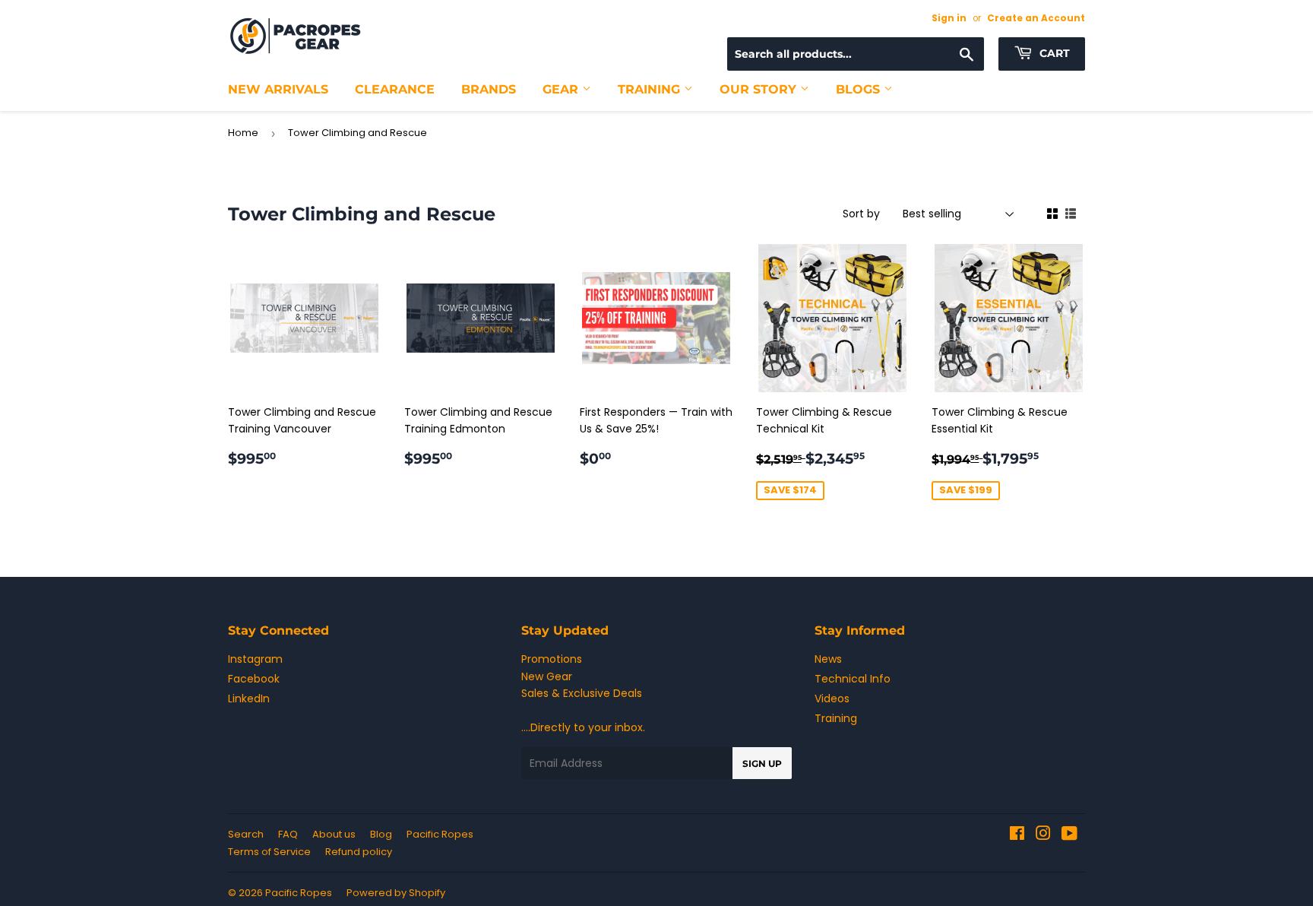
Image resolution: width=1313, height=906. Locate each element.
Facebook (254, 678)
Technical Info (853, 678)
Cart (1053, 53)
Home (243, 132)
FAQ (288, 834)
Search (246, 834)
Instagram (255, 659)
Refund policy (358, 851)
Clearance (395, 89)
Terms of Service (269, 851)
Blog (381, 834)
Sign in (949, 18)
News (828, 659)
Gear (562, 89)
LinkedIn (249, 698)
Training (651, 89)
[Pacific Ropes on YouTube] (1069, 835)
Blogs (860, 89)
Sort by (861, 213)
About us (334, 834)
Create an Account (1036, 18)
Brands (488, 89)
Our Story (760, 89)
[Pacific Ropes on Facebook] (1017, 835)
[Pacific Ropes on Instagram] (1043, 835)
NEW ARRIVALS (278, 89)
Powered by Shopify (395, 892)
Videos (832, 698)
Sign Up (762, 763)
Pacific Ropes (440, 834)
